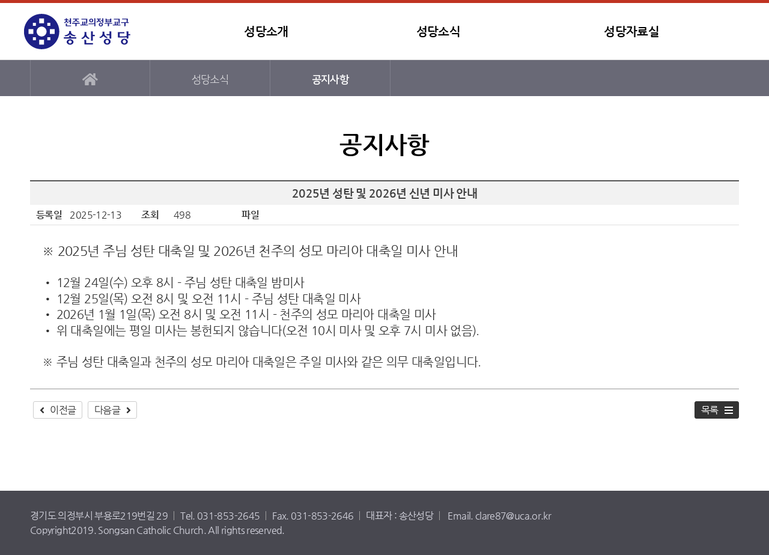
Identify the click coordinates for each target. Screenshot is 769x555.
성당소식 (438, 31)
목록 (710, 410)
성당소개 (266, 31)
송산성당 (99, 31)
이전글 (63, 410)
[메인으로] (90, 78)
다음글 (107, 410)
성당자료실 (631, 31)
